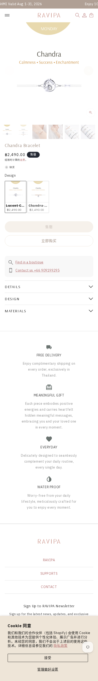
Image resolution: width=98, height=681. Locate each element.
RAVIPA (49, 560)
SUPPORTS (49, 573)
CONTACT (49, 587)
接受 (47, 658)
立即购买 (49, 241)
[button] (77, 15)
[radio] (15, 197)
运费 (22, 159)
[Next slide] (88, 70)
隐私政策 (60, 646)
